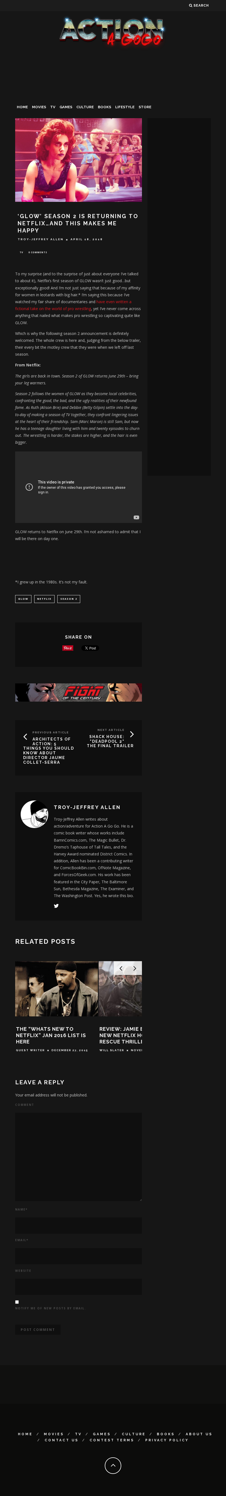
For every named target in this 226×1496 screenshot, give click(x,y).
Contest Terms (112, 1440)
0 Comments (37, 252)
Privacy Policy (167, 1440)
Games (66, 107)
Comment (24, 1105)
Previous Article (51, 732)
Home (22, 107)
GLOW (23, 599)
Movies (39, 107)
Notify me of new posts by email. (50, 1308)
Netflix (44, 599)
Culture (85, 107)
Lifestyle (124, 107)
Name (21, 1209)
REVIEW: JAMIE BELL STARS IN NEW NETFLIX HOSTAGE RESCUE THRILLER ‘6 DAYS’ (139, 1035)
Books (104, 107)
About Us (199, 1434)
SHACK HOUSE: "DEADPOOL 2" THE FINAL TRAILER (110, 741)
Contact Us (62, 1440)
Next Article (111, 729)
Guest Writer (30, 1050)
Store (145, 107)
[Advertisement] (113, 92)
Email (21, 1240)
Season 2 (68, 599)
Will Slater (111, 1050)
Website (23, 1271)
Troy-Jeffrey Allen (41, 239)
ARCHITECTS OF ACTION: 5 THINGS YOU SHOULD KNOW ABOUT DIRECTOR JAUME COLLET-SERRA (48, 751)
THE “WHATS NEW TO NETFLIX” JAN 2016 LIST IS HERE (51, 1035)
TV (52, 107)
